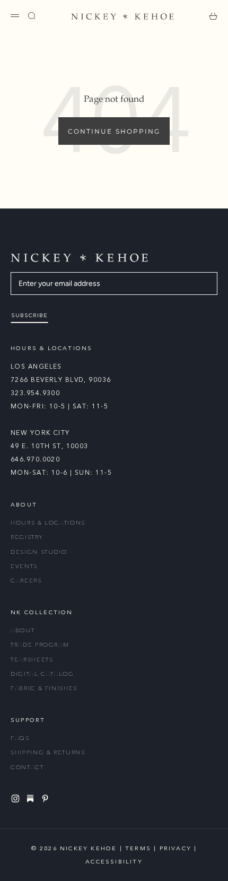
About (22, 630)
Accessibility (114, 862)
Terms (138, 848)
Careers (26, 581)
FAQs (20, 738)
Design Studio (39, 552)
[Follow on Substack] (31, 798)
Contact (27, 767)
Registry (26, 537)
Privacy (175, 848)
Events (24, 566)
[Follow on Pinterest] (46, 798)
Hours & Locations (48, 523)
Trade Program (40, 645)
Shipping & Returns (48, 752)
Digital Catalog (42, 674)
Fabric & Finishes (44, 688)
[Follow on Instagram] (17, 798)
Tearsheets (32, 660)
